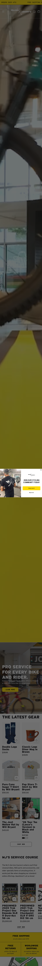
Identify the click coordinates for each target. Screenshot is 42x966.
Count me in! (31, 488)
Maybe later (31, 492)
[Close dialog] (41, 469)
